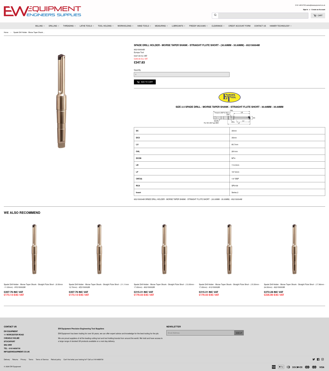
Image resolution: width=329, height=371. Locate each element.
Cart (320, 15)
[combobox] (260, 16)
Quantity (137, 70)
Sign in (305, 9)
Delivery (7, 359)
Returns (15, 359)
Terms (31, 359)
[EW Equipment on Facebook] (318, 359)
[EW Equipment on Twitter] (313, 359)
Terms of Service (42, 359)
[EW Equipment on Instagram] (322, 359)
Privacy (23, 359)
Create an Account (318, 9)
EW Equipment (15, 366)
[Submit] (215, 15)
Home (6, 32)
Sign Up (239, 333)
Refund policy (56, 359)
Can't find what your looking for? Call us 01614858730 (83, 359)
